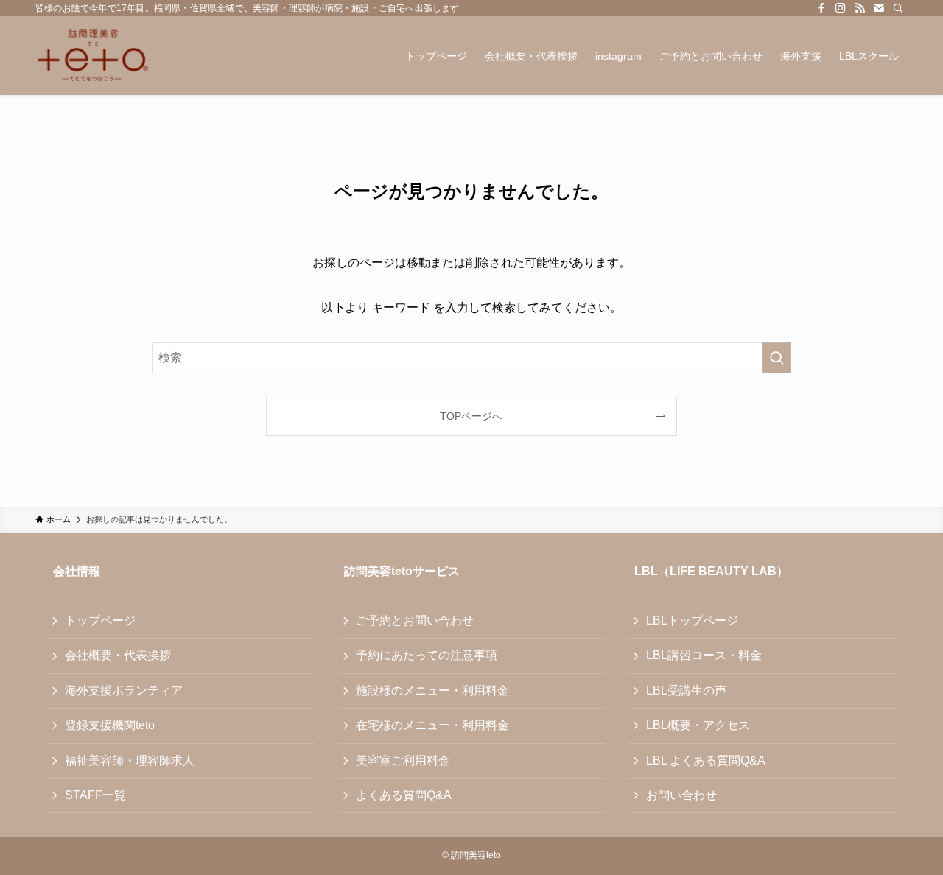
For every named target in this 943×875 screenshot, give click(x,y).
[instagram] (840, 8)
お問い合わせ (681, 795)
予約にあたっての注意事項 (426, 655)
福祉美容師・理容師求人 (129, 760)
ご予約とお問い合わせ (415, 620)
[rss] (859, 8)
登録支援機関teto (110, 725)
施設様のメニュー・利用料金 (432, 690)
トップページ (100, 620)
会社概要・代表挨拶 (118, 655)
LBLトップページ (692, 620)
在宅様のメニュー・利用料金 (432, 725)
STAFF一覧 (95, 795)
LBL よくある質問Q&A (705, 760)
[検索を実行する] (776, 357)
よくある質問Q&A (404, 795)
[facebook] (821, 8)
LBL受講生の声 (686, 690)
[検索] (898, 8)
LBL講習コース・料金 (704, 655)
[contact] (878, 8)
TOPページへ (471, 416)
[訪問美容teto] (92, 55)
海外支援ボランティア (124, 690)
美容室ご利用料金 (403, 760)
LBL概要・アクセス (698, 725)
